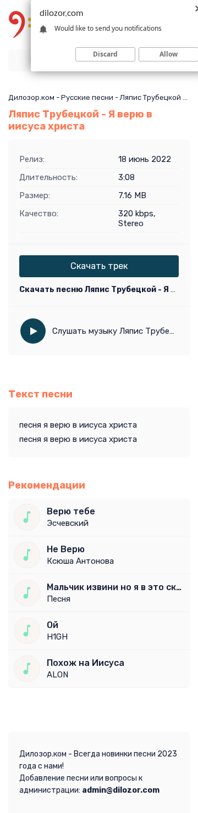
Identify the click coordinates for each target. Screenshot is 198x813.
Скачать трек (99, 266)
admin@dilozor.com (121, 790)
